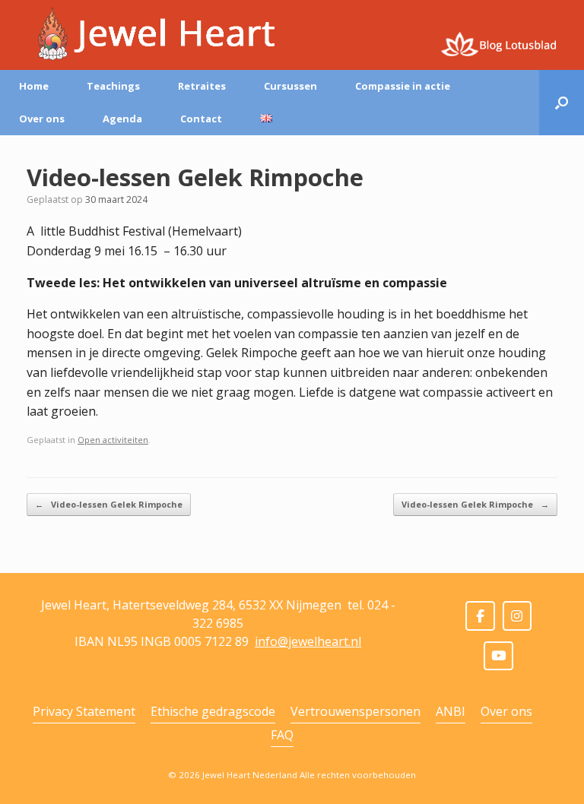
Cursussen (290, 86)
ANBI (450, 711)
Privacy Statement (84, 711)
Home (34, 86)
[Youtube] (498, 656)
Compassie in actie (402, 86)
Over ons (42, 118)
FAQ (282, 734)
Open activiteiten (113, 439)
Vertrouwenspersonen (355, 711)
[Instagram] (517, 616)
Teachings (113, 86)
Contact (201, 118)
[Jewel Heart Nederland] (151, 34)
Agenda (122, 118)
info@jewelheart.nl (308, 641)
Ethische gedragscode (213, 711)
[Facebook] (480, 616)
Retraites (202, 86)
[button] (561, 102)
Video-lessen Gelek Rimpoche (108, 504)
